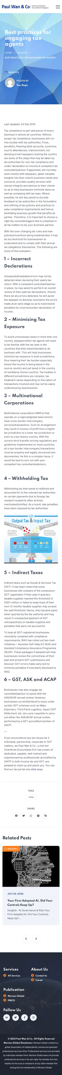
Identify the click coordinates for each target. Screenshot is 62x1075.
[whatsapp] (31, 815)
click (33, 769)
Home (8, 53)
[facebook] (16, 815)
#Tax (31, 797)
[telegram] (38, 815)
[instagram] (33, 1017)
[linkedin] (6, 1017)
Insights (22, 53)
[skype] (45, 815)
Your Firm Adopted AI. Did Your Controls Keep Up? (30, 902)
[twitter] (24, 815)
